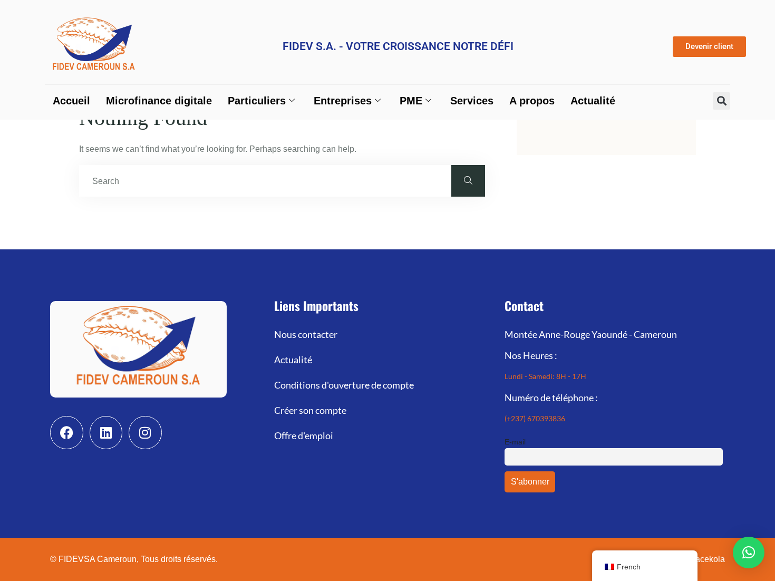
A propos (532, 100)
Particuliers (257, 100)
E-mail (515, 442)
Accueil (71, 100)
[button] (721, 101)
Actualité (592, 100)
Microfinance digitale (159, 100)
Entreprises (343, 100)
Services (471, 100)
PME (411, 100)
